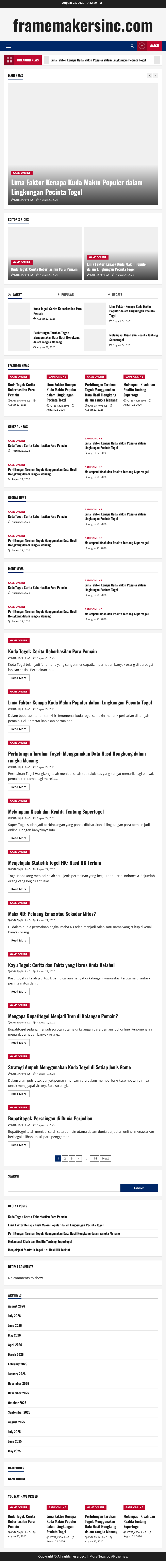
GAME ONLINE (22, 173)
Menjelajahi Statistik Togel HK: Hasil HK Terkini (54, 862)
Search (13, 1176)
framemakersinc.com (83, 24)
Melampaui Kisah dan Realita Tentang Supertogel (95, 340)
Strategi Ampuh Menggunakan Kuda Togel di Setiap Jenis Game (69, 1067)
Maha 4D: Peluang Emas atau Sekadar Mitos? (52, 913)
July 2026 (14, 1315)
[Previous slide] (149, 75)
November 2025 (18, 1392)
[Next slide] (155, 75)
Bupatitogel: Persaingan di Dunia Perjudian (50, 1118)
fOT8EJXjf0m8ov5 (24, 200)
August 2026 (16, 1306)
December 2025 (18, 1383)
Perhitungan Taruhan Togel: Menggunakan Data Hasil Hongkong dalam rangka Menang (19, 340)
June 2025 (15, 1441)
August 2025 (16, 1421)
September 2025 (19, 1412)
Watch (154, 45)
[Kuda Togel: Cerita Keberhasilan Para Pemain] (45, 253)
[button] (8, 46)
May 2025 (14, 1450)
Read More (20, 678)
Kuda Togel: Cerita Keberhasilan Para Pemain (44, 269)
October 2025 (17, 1402)
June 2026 (15, 1325)
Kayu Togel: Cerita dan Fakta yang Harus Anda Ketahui (61, 964)
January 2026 (17, 1373)
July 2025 (14, 1431)
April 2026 (15, 1344)
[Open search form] (132, 46)
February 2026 (17, 1363)
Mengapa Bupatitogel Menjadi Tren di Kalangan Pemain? (63, 1016)
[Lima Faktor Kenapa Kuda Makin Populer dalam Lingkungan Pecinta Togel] (83, 144)
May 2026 (14, 1335)
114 (94, 1158)
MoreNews (97, 1556)
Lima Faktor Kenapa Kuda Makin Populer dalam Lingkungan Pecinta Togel (80, 60)
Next (105, 1158)
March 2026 (16, 1354)
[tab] (33, 295)
